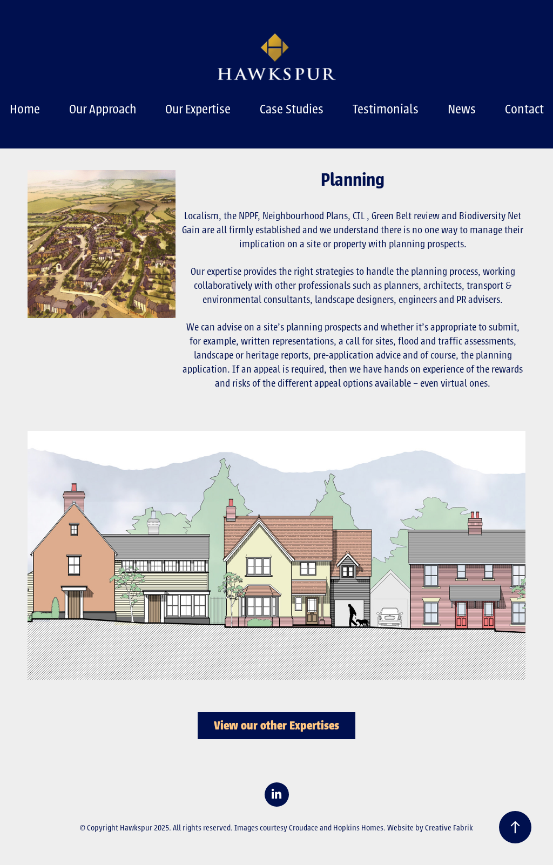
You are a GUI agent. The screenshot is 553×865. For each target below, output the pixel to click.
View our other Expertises (276, 725)
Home (25, 109)
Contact (524, 109)
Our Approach (102, 109)
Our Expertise (198, 109)
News (462, 109)
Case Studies (291, 109)
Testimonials (386, 109)
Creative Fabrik (449, 828)
